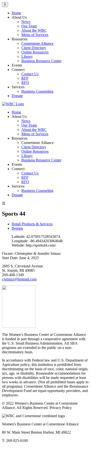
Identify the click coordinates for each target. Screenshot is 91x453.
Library (27, 56)
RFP (24, 78)
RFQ (25, 83)
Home (16, 13)
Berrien (17, 228)
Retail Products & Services (32, 224)
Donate (17, 96)
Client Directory (33, 48)
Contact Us (30, 74)
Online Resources (35, 52)
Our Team (29, 26)
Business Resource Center (41, 61)
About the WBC (34, 30)
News (25, 22)
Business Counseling (37, 91)
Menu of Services (34, 35)
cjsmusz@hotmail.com (19, 279)
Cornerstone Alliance (37, 43)
